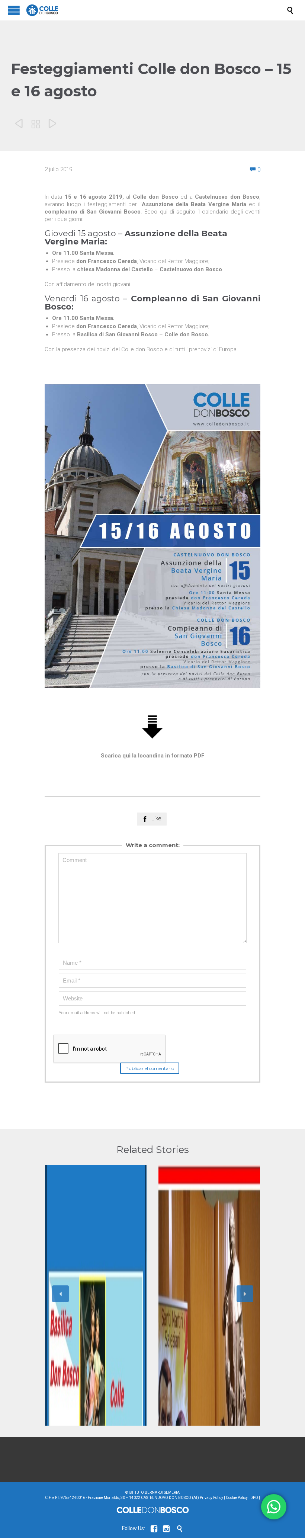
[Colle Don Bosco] (156, 10)
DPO (254, 1498)
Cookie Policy (237, 1498)
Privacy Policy (211, 1498)
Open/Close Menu (14, 10)
